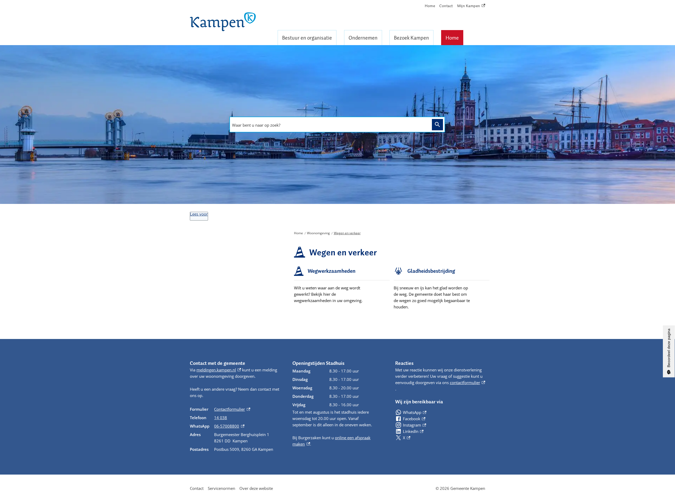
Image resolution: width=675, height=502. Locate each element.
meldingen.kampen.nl (218, 369)
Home (452, 38)
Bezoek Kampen (411, 38)
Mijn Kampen (468, 6)
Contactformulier (232, 409)
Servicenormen (221, 488)
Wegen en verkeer (347, 233)
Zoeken (437, 124)
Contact (446, 6)
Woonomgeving (318, 233)
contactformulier (467, 382)
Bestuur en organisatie (307, 38)
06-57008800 (229, 426)
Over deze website (256, 488)
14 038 (220, 417)
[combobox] (329, 125)
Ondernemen (363, 38)
